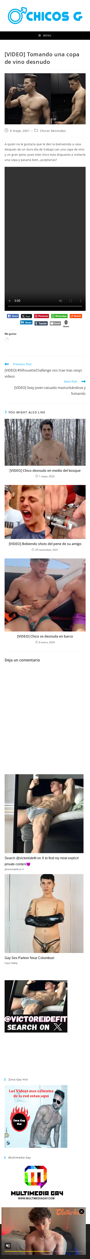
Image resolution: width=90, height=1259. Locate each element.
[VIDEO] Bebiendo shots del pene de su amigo (45, 543)
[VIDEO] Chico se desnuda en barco (45, 636)
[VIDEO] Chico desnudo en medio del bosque (45, 470)
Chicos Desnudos (53, 131)
